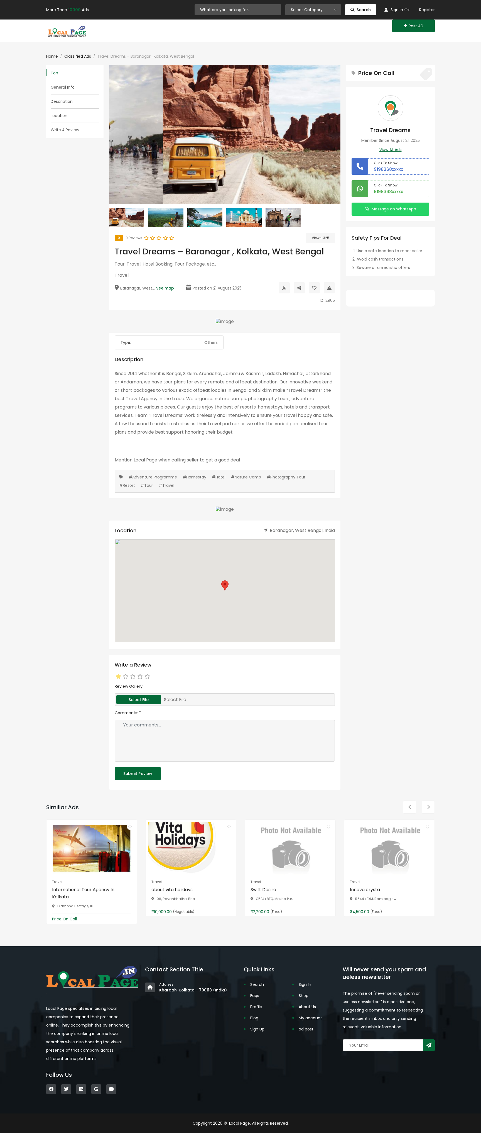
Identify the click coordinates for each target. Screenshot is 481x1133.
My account (310, 1018)
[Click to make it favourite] (314, 287)
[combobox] (313, 9)
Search (364, 10)
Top (54, 73)
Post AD (416, 26)
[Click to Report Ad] (329, 287)
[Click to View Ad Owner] (284, 287)
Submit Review (137, 773)
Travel (122, 275)
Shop (303, 995)
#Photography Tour (286, 477)
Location (59, 115)
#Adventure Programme (153, 477)
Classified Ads (77, 56)
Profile (256, 1007)
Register (427, 10)
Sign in (397, 10)
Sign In (305, 984)
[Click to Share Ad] (299, 287)
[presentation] (409, 807)
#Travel (166, 485)
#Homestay (194, 477)
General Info (63, 87)
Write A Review (65, 130)
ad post (306, 1029)
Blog (254, 1018)
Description (62, 101)
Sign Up (257, 1029)
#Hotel (218, 477)
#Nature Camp (246, 477)
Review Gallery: (129, 686)
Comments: (128, 713)
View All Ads (390, 149)
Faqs (254, 995)
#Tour (147, 485)
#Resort (127, 485)
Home (52, 56)
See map (165, 288)
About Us (307, 1007)
